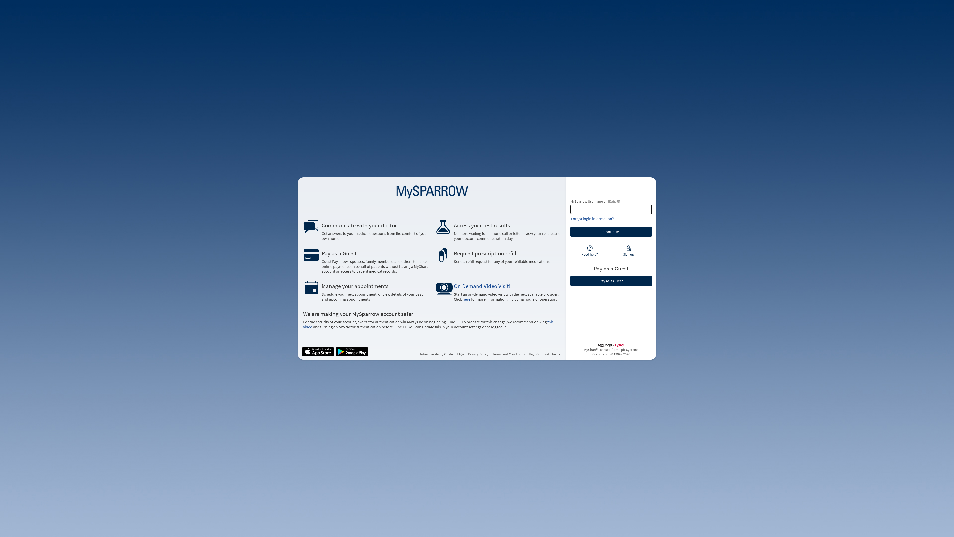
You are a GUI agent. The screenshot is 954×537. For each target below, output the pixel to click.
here (466, 299)
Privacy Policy (478, 354)
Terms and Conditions (508, 354)
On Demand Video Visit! (482, 286)
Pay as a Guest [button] (611, 280)
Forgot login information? (592, 218)
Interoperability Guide (436, 354)
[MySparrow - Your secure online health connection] (432, 191)
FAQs (460, 354)
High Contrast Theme (544, 354)
